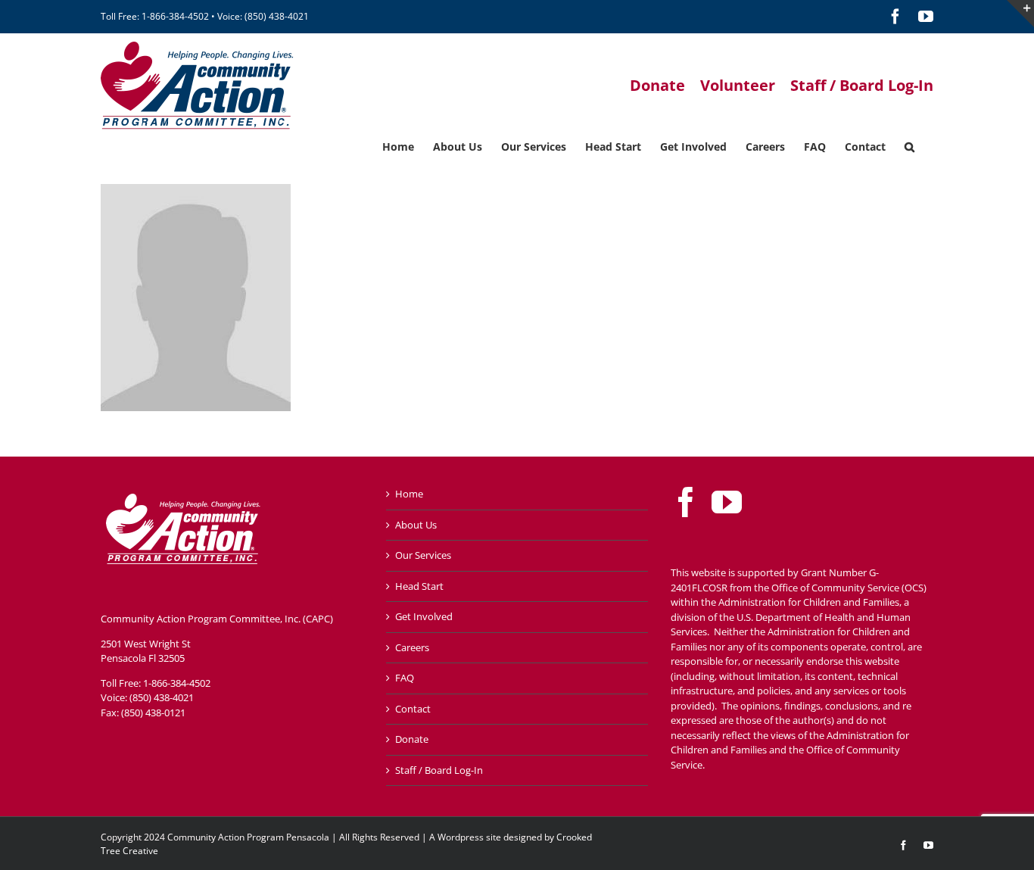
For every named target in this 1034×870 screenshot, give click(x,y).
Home (409, 493)
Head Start (419, 586)
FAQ (404, 677)
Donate (411, 739)
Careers (412, 647)
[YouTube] (727, 502)
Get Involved (424, 616)
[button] (909, 145)
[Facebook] (686, 502)
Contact (413, 709)
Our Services (423, 555)
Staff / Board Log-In (439, 770)
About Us (416, 525)
